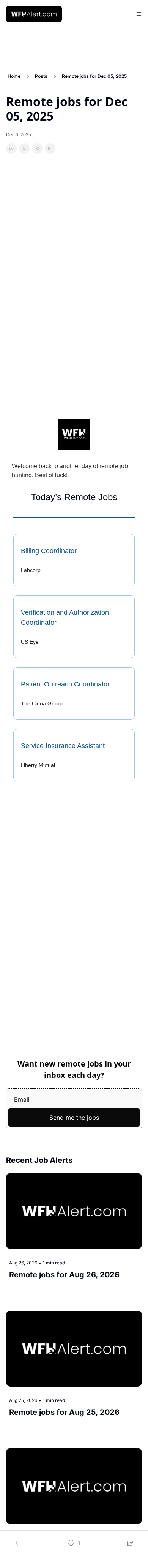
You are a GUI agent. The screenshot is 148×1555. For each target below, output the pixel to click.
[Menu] (139, 14)
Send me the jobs (74, 1117)
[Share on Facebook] (11, 148)
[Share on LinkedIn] (50, 148)
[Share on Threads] (37, 148)
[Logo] (34, 14)
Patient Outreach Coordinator (65, 684)
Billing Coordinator (49, 551)
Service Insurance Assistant (63, 746)
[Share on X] (24, 148)
